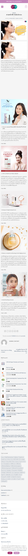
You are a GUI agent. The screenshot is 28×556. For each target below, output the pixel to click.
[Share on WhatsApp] (5, 331)
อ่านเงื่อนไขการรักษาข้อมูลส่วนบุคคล (18, 550)
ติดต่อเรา (3, 531)
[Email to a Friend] (12, 331)
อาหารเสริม (13, 479)
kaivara (17, 461)
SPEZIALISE (9, 472)
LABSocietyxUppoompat (6, 468)
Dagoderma (21, 457)
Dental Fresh (3, 459)
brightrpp (16, 457)
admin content (19, 18)
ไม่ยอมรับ (17, 552)
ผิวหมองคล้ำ (3, 476)
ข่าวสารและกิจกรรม (6, 510)
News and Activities (5, 490)
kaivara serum (22, 461)
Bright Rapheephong (9, 457)
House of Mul (8, 461)
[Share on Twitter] (10, 331)
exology (22, 459)
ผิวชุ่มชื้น (16, 474)
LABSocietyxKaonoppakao (16, 465)
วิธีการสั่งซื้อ (4, 518)
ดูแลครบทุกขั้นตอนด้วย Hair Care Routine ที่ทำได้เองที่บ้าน (14, 447)
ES (19, 459)
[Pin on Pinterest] (15, 331)
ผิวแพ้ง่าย (19, 476)
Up (12, 472)
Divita (9, 459)
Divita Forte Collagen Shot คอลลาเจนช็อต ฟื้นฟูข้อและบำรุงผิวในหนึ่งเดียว (14, 441)
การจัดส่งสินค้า (4, 523)
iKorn (13, 461)
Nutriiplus (9, 470)
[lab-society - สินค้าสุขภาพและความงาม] (14, 6)
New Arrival (3, 470)
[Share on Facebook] (7, 331)
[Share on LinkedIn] (17, 331)
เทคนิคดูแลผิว (4, 481)
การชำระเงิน (4, 520)
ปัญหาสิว (3, 474)
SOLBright (3, 472)
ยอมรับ (10, 552)
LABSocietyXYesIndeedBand (17, 468)
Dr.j (11, 459)
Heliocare (3, 461)
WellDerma (22, 472)
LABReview (13, 463)
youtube (3, 492)
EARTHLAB (16, 459)
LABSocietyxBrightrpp (5, 465)
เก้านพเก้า (19, 479)
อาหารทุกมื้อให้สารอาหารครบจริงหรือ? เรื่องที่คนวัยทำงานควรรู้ (14, 430)
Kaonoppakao (6, 463)
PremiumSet (14, 470)
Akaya (2, 457)
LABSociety (18, 463)
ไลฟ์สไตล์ (14, 12)
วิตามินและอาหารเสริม (5, 479)
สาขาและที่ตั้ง (4, 534)
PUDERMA (20, 470)
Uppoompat (16, 472)
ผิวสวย (20, 474)
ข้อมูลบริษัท (4, 507)
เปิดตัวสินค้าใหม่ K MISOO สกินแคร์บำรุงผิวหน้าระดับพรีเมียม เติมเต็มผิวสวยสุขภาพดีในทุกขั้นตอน (14, 436)
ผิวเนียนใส (14, 476)
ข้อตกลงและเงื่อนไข (6, 541)
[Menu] (2, 7)
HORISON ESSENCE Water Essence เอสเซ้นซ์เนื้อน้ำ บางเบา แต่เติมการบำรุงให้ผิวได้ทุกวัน (14, 424)
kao (2, 463)
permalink (23, 336)
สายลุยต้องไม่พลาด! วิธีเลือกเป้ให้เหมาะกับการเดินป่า (20, 351)
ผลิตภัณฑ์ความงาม (9, 474)
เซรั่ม (23, 479)
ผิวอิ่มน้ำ (9, 476)
